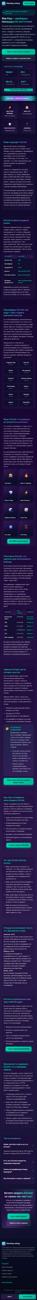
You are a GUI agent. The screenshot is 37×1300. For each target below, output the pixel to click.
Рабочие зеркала (7, 1270)
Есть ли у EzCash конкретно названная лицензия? (15, 1162)
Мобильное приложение (9, 1277)
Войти (10, 1296)
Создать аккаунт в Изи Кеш (18, 845)
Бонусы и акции (7, 1273)
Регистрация (29, 3)
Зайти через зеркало (18, 1216)
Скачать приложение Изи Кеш (18, 1049)
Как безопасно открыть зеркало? (17, 1178)
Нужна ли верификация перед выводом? (15, 1170)
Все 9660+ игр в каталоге (19, 541)
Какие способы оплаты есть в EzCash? (16, 1145)
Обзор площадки (7, 1267)
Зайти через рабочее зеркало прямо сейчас (18, 781)
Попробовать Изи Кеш (18, 90)
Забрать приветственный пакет (18, 58)
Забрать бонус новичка (18, 1223)
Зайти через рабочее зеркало (18, 52)
